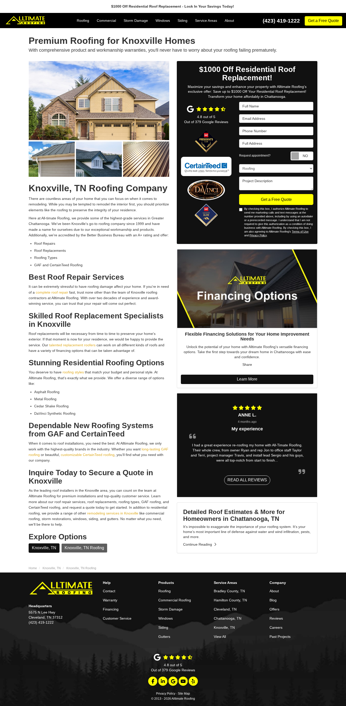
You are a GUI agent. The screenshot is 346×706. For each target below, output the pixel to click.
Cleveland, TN (225, 609)
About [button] (229, 20)
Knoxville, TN (44, 548)
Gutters (164, 637)
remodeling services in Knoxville (113, 513)
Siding (163, 627)
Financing (111, 609)
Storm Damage (170, 609)
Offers (274, 609)
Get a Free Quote (323, 20)
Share (247, 364)
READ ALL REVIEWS (247, 480)
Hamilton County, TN (230, 600)
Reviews (276, 618)
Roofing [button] (83, 20)
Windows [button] (163, 20)
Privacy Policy (258, 235)
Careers (276, 627)
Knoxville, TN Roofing (84, 548)
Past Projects (280, 637)
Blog (273, 600)
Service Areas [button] (206, 20)
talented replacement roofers (72, 345)
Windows (165, 618)
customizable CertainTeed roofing (87, 455)
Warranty (110, 600)
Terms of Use (300, 231)
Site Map (184, 693)
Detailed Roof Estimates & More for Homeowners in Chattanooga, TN (234, 515)
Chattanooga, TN (227, 618)
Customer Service (117, 618)
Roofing (164, 591)
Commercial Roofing (174, 600)
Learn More (247, 379)
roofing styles (73, 372)
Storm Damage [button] (136, 20)
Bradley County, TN (229, 591)
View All (220, 637)
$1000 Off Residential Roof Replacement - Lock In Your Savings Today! (173, 6)
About (274, 591)
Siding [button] (182, 20)
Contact (109, 591)
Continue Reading (197, 544)
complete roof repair (52, 292)
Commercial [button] (106, 20)
